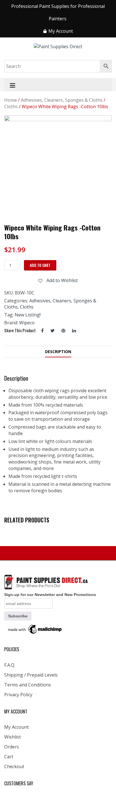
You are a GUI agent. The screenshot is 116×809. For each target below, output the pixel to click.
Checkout (14, 766)
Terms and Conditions (27, 685)
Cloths (11, 106)
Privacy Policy (18, 694)
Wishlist (12, 737)
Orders (11, 747)
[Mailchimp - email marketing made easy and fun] (35, 628)
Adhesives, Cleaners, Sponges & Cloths (61, 100)
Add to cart (40, 265)
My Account (16, 727)
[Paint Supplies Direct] (58, 46)
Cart (8, 756)
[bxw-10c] (58, 169)
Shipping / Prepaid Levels (31, 675)
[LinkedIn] (74, 330)
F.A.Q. (9, 665)
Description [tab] (58, 351)
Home (10, 100)
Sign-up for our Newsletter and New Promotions (50, 594)
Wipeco (27, 323)
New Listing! (28, 315)
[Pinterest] (63, 330)
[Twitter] (52, 330)
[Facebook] (42, 330)
